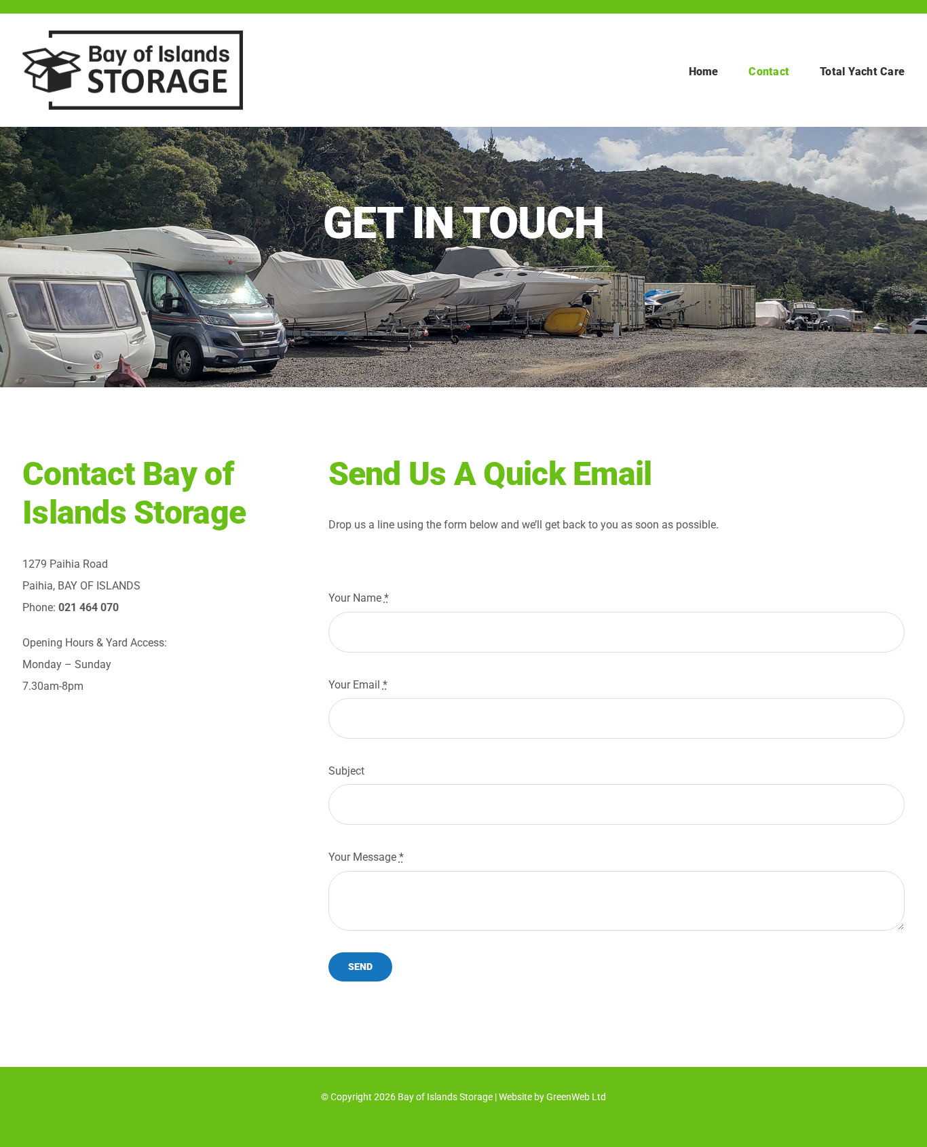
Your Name (358, 597)
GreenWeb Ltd (576, 1096)
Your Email (357, 684)
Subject (346, 770)
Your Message (366, 857)
